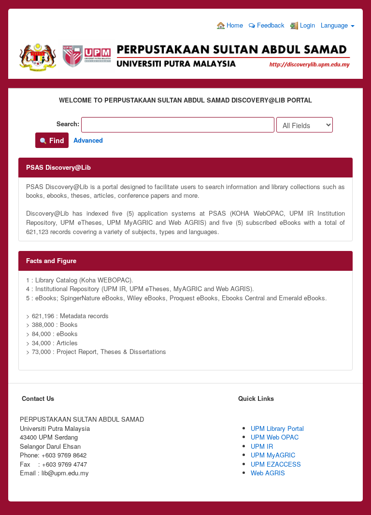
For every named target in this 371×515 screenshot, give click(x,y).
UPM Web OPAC (275, 436)
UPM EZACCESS (276, 464)
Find (55, 140)
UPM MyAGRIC (273, 454)
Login (306, 24)
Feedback (270, 24)
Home (234, 24)
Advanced (88, 140)
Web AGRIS (268, 472)
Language (335, 24)
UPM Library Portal (277, 428)
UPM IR (262, 446)
